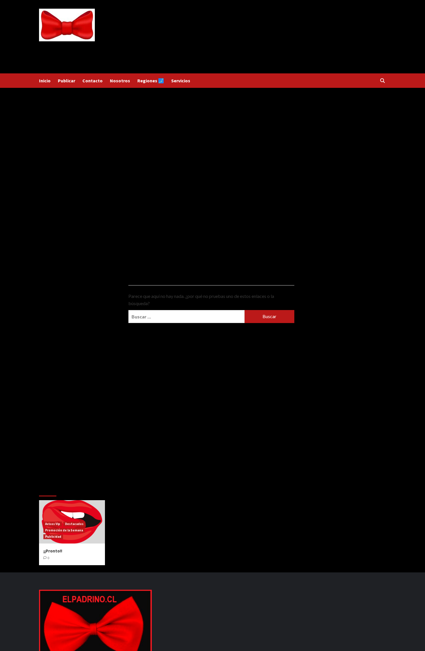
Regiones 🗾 (150, 81)
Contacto (92, 81)
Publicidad (53, 537)
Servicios (180, 81)
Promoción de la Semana (64, 530)
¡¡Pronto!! (52, 551)
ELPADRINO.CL (67, 45)
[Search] (382, 81)
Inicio (45, 81)
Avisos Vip (52, 524)
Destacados (74, 524)
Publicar (66, 81)
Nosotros (120, 81)
